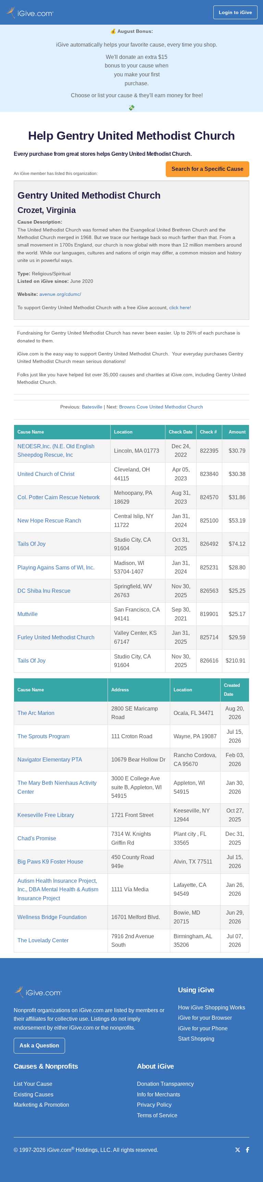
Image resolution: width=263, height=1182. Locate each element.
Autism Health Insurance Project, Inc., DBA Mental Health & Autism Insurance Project (57, 889)
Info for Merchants (158, 1094)
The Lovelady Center (42, 940)
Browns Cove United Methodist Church (161, 407)
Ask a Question (39, 1045)
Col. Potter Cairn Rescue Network (58, 497)
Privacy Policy (154, 1105)
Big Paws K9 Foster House (50, 862)
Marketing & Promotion (41, 1105)
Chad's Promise (36, 838)
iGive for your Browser (205, 1018)
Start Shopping (196, 1039)
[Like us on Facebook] (247, 1150)
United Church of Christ (45, 474)
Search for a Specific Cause (207, 169)
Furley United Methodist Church (56, 637)
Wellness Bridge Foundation (52, 917)
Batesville (92, 407)
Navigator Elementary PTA (49, 760)
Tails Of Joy (31, 544)
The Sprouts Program (43, 736)
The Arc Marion (35, 713)
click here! (180, 307)
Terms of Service (157, 1115)
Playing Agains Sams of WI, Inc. (56, 567)
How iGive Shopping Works (211, 1007)
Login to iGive (235, 12)
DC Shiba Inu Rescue (44, 591)
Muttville (27, 614)
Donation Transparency (165, 1084)
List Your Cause (33, 1084)
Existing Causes (33, 1094)
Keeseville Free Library (45, 815)
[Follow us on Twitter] (237, 1150)
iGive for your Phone (203, 1028)
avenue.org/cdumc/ (60, 294)
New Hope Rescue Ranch (49, 521)
